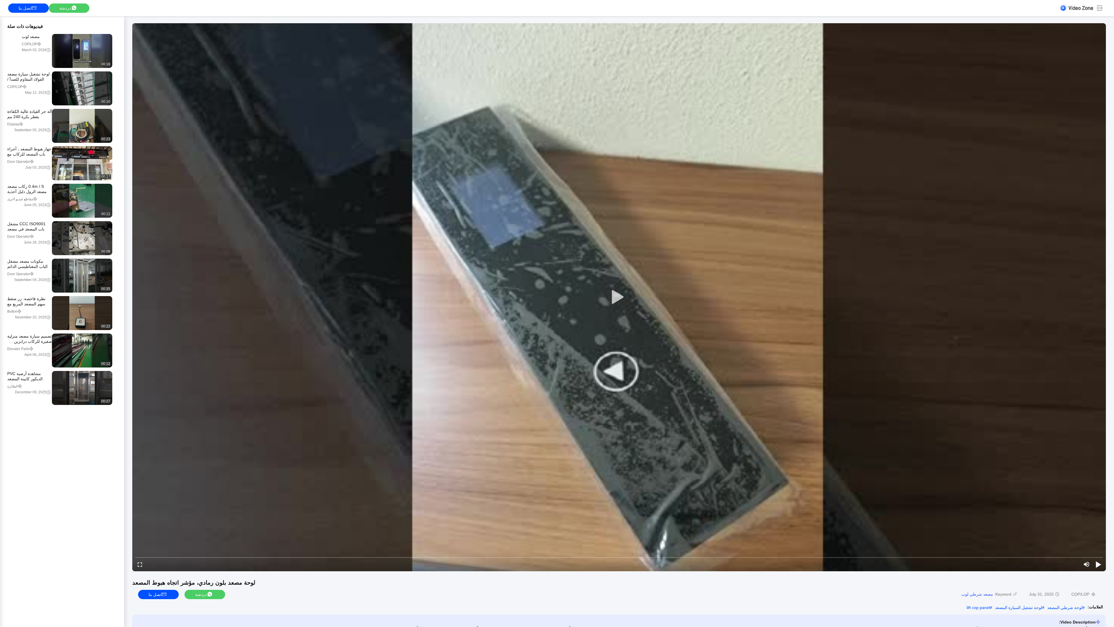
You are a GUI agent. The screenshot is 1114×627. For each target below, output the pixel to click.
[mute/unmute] (1087, 564)
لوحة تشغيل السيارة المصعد (1018, 607)
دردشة (65, 8)
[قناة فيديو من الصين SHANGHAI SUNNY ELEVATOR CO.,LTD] (1076, 8)
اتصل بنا (25, 8)
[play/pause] (1098, 564)
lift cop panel (978, 607)
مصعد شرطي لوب (977, 594)
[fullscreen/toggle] (140, 564)
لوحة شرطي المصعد (1064, 607)
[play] (619, 297)
